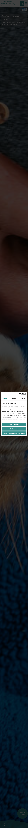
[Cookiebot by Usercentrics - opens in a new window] (19, 394)
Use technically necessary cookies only (14, 433)
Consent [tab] (5, 398)
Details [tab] (14, 398)
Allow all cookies (14, 424)
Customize (13, 428)
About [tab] (23, 398)
